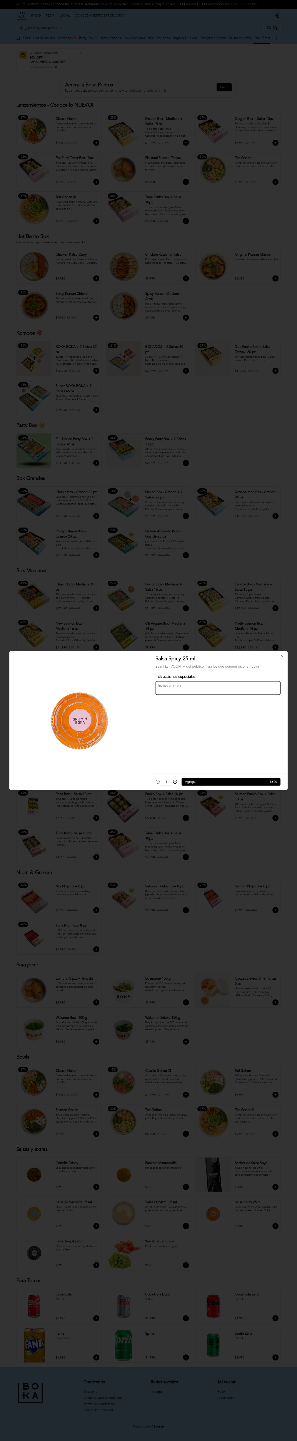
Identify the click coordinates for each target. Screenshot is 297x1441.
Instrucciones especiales (175, 677)
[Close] (282, 656)
